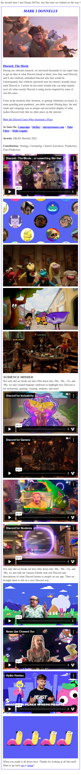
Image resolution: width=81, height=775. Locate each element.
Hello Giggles (20, 130)
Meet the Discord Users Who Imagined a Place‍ (28, 119)
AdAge (36, 127)
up (22, 765)
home (30, 765)
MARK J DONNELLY (41, 11)
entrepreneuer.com (53, 127)
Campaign (24, 127)
